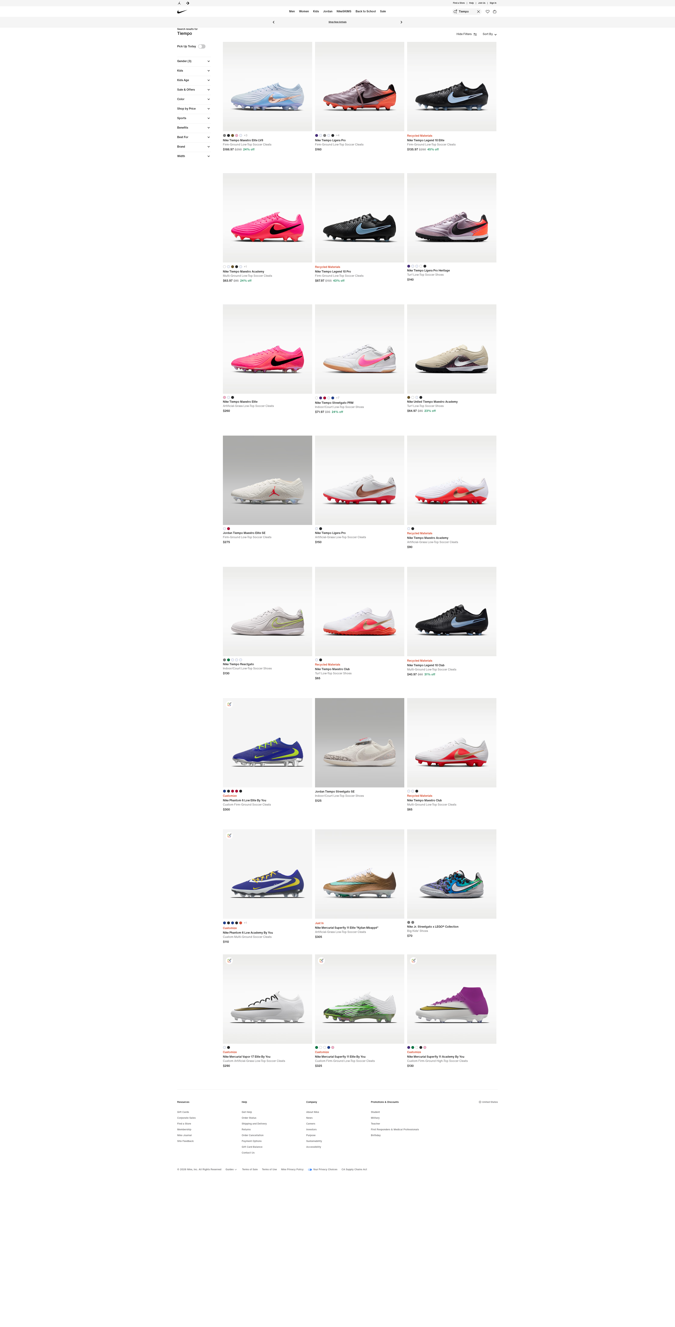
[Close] (373, 650)
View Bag (337, 681)
